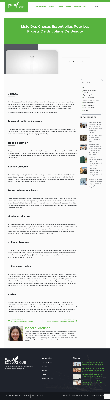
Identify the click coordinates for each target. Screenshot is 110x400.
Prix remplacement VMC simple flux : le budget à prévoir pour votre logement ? (92, 382)
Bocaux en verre (88, 97)
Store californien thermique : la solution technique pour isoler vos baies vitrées (92, 376)
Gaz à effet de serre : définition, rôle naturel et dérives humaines (92, 363)
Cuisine (51, 6)
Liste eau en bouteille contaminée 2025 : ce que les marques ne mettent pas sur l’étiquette (96, 183)
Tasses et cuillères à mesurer (89, 91)
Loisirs (68, 6)
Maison (60, 6)
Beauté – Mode (41, 6)
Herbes (85, 110)
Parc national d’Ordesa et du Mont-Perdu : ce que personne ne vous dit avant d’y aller (95, 172)
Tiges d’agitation (88, 95)
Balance (85, 88)
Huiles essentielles (89, 108)
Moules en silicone (89, 102)
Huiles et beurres (88, 105)
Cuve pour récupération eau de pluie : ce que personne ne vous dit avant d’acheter (95, 161)
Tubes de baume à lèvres (91, 100)
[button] (100, 82)
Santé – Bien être (80, 6)
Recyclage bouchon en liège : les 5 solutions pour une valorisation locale (93, 370)
